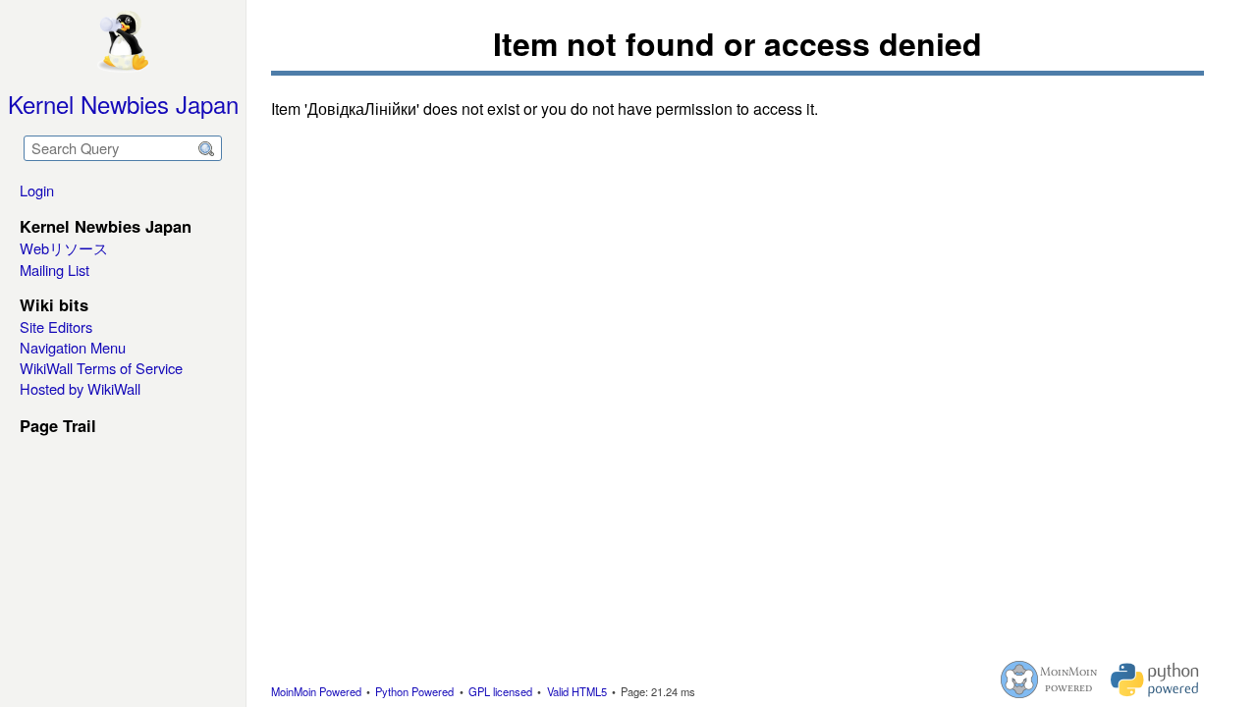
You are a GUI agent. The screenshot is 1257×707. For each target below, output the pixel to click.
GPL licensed (500, 691)
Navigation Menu (73, 347)
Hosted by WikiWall (80, 388)
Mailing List (54, 269)
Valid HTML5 (577, 691)
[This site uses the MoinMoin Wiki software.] (1049, 679)
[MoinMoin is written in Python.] (1155, 679)
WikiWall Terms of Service (101, 367)
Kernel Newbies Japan (123, 103)
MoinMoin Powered (316, 691)
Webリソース (64, 248)
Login (37, 190)
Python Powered (414, 691)
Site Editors (56, 326)
